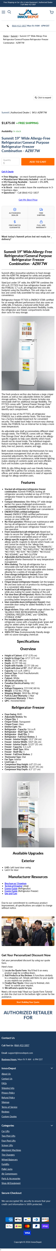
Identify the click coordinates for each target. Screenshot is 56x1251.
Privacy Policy (8, 1092)
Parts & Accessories (11, 1178)
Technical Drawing (13, 886)
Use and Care (11, 893)
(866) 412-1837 (19, 25)
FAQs (4, 1083)
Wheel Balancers (10, 1159)
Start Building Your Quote (28, 1002)
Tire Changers (8, 1154)
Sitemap (5, 1102)
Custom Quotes (9, 1116)
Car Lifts (5, 1131)
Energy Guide (11, 888)
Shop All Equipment (11, 1183)
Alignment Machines (11, 1150)
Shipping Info (8, 1088)
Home (6, 36)
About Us (6, 1074)
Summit (14, 36)
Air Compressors (9, 1173)
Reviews (5, 1111)
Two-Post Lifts (8, 1136)
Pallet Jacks (7, 1169)
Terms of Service (9, 1107)
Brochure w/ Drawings (15, 883)
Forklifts (5, 1164)
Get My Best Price (28, 199)
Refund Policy (8, 1097)
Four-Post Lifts (9, 1140)
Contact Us (7, 1078)
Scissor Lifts (7, 1145)
